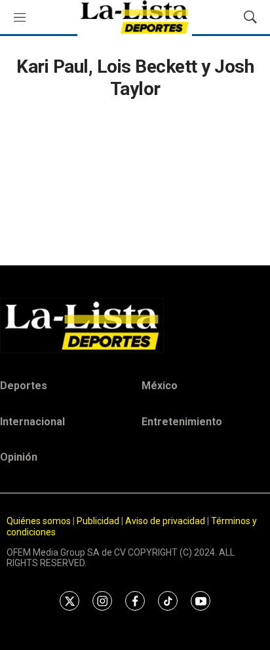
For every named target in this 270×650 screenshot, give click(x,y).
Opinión (18, 457)
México (160, 385)
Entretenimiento (182, 421)
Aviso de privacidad (165, 521)
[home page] (135, 325)
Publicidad (99, 521)
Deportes (23, 385)
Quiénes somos (39, 521)
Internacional (32, 421)
